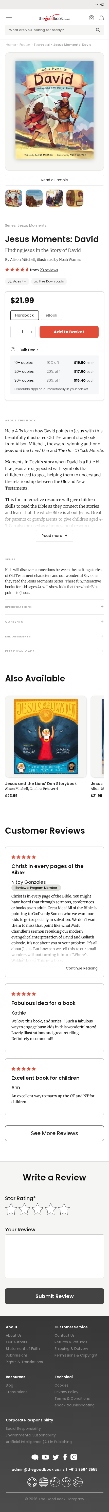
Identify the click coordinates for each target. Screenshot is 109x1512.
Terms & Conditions (72, 1398)
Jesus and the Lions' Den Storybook (41, 784)
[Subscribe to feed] (35, 1456)
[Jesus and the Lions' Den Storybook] (45, 736)
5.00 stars (24, 857)
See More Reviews (54, 1133)
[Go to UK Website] (32, 1479)
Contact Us (65, 1335)
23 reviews (49, 270)
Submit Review (54, 1296)
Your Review (20, 1229)
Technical (42, 44)
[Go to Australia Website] (55, 1479)
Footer (25, 44)
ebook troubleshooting (75, 1405)
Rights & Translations (24, 1361)
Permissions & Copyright (76, 1355)
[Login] (91, 18)
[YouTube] (45, 1456)
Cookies (61, 1385)
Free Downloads (51, 281)
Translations (16, 1391)
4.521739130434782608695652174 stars (16, 269)
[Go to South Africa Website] (78, 1479)
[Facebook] (65, 1456)
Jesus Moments (32, 225)
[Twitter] (55, 1456)
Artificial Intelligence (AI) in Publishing (39, 1441)
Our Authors (16, 1342)
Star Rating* (20, 1198)
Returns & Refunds (71, 1342)
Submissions (17, 1355)
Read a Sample (54, 179)
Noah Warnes (70, 259)
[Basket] (101, 19)
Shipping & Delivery (71, 1348)
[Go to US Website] (44, 1479)
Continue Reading (82, 968)
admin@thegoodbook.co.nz (38, 1469)
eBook (51, 315)
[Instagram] (73, 1456)
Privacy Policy (66, 1391)
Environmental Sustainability (31, 1435)
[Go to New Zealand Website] (67, 1479)
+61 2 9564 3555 (83, 1469)
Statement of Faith (23, 1348)
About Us (14, 1335)
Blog (9, 1385)
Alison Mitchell (22, 259)
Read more (52, 535)
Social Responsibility (23, 1428)
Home (11, 44)
